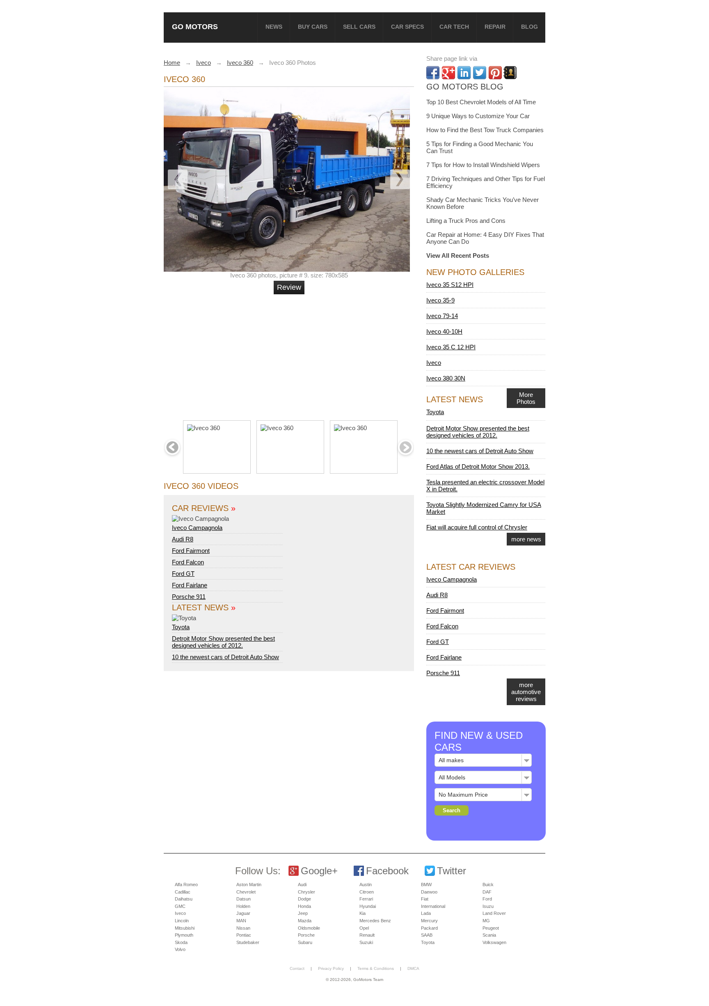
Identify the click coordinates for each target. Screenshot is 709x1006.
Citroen (366, 891)
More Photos (526, 398)
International (433, 906)
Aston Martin (248, 884)
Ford (487, 898)
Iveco (433, 362)
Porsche (306, 935)
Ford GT (183, 573)
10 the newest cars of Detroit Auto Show (225, 656)
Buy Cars (312, 26)
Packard (429, 928)
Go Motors (195, 26)
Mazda (304, 920)
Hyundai (367, 906)
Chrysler (306, 891)
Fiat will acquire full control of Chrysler (476, 527)
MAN (241, 920)
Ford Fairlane (189, 585)
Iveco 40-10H (444, 331)
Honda (304, 906)
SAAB (426, 935)
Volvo (180, 949)
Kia (362, 913)
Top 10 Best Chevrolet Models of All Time (481, 102)
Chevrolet (246, 891)
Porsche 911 (189, 596)
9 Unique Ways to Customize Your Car (478, 115)
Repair (495, 26)
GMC (180, 906)
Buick (488, 884)
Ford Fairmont (191, 550)
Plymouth (184, 935)
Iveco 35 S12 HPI (449, 284)
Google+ (319, 870)
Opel (364, 928)
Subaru (305, 942)
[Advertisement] (290, 353)
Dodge (304, 898)
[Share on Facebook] (432, 72)
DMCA (413, 968)
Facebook (387, 870)
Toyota (181, 626)
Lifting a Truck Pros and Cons (465, 220)
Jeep (303, 913)
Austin (365, 884)
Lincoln (182, 920)
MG (486, 920)
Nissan (243, 928)
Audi (302, 884)
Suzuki (366, 942)
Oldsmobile (309, 928)
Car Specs (407, 26)
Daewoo (429, 891)
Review (289, 287)
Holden (243, 906)
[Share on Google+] (448, 72)
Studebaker (247, 942)
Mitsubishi (184, 928)
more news (526, 539)
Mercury (429, 920)
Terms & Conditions (375, 968)
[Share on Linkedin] (464, 72)
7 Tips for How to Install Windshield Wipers (483, 164)
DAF (487, 891)
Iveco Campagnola (197, 527)
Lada (426, 913)
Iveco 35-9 (440, 300)
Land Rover (494, 913)
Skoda (181, 942)
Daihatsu (183, 898)
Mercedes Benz (375, 920)
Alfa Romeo (186, 884)
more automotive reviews (526, 691)
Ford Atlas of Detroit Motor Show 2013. (478, 466)
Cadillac (182, 891)
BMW (426, 884)
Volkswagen (494, 942)
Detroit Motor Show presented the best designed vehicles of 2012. (223, 642)
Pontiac (243, 935)
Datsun (243, 898)
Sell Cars (359, 26)
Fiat (424, 898)
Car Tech (454, 26)
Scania (489, 935)
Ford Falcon (188, 562)
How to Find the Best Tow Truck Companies (485, 129)
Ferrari (366, 898)
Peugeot (491, 928)
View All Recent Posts (457, 255)
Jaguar (243, 913)
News (273, 26)
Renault (367, 935)
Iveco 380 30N (445, 378)
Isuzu (488, 906)
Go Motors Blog (464, 86)
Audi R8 (182, 539)
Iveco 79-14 (442, 315)
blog (529, 26)
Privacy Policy (331, 968)
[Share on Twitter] (479, 72)
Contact (297, 968)
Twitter (451, 870)
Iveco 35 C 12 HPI (451, 347)
